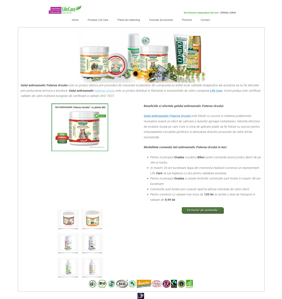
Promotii (187, 19)
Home (75, 19)
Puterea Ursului (105, 91)
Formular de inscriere (161, 19)
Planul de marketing (128, 19)
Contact (205, 19)
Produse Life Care (98, 19)
